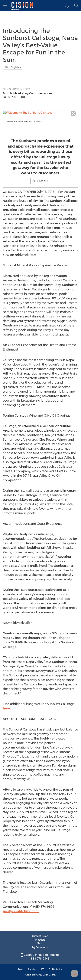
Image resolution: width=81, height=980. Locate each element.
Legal (20, 969)
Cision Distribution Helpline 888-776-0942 (41, 956)
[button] (66, 5)
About (40, 943)
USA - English (11, 67)
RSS (42, 969)
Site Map (32, 969)
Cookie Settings (56, 969)
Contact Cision (40, 936)
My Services (39, 947)
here (6, 708)
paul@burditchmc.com (21, 911)
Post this (42, 181)
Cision (45, 975)
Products (40, 939)
